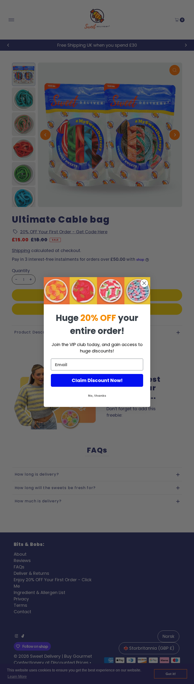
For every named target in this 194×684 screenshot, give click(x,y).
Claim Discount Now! (97, 380)
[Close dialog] (144, 283)
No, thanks (97, 395)
